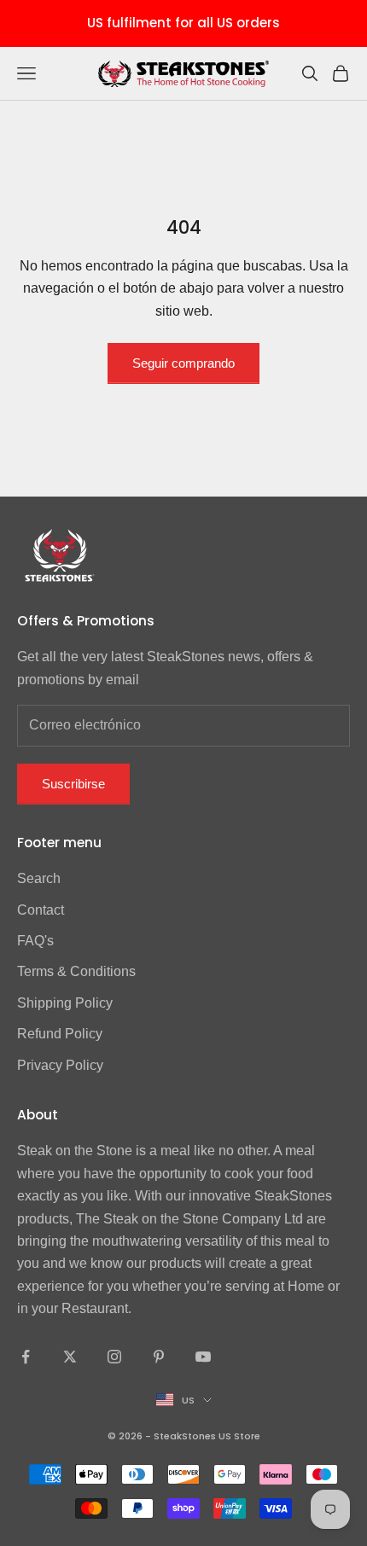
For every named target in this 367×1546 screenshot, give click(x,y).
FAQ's (35, 940)
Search (39, 878)
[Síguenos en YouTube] (203, 1356)
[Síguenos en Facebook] (25, 1356)
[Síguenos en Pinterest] (158, 1356)
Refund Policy (59, 1033)
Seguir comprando (183, 363)
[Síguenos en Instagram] (114, 1356)
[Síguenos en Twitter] (70, 1356)
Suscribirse (73, 783)
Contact (40, 910)
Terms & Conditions (76, 971)
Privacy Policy (60, 1065)
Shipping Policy (65, 1003)
